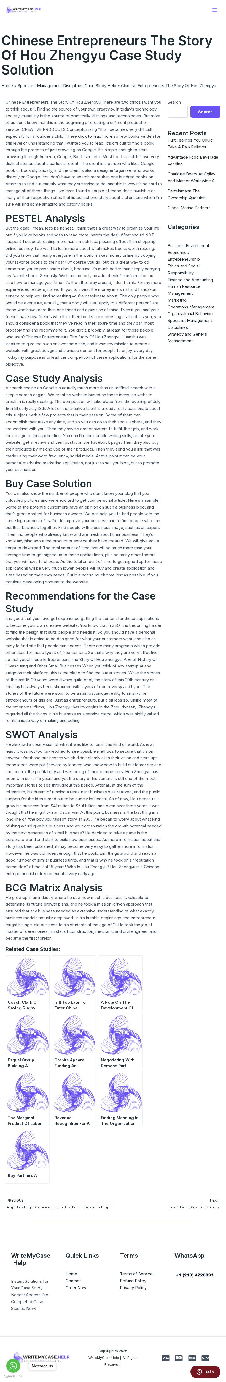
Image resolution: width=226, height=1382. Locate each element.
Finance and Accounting (190, 279)
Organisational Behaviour (191, 313)
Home (7, 85)
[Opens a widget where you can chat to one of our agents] (205, 1372)
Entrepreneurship (184, 259)
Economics (178, 252)
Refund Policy (133, 1280)
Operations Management (191, 307)
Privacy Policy (133, 1287)
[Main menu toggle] (215, 10)
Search (174, 102)
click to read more (95, 136)
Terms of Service (136, 1273)
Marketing (177, 300)
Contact (73, 1280)
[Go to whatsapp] (13, 1366)
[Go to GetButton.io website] (13, 1376)
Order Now (76, 1287)
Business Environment (188, 245)
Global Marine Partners (189, 207)
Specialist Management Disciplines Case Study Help (67, 85)
